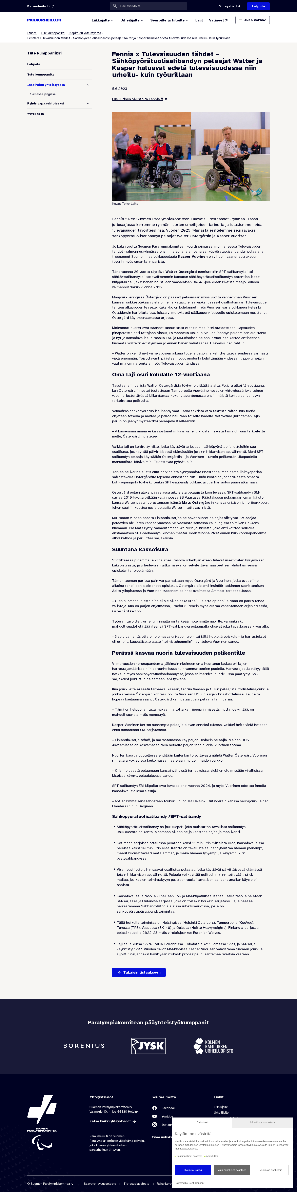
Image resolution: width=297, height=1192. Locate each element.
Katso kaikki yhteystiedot (110, 1121)
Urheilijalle (221, 1113)
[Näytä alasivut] (88, 103)
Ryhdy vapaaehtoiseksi (45, 103)
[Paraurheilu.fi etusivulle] (44, 20)
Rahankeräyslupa (168, 1184)
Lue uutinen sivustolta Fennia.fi (137, 99)
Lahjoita (33, 64)
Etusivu (32, 33)
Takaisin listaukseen (142, 972)
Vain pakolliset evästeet (232, 1170)
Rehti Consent (196, 1183)
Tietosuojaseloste (136, 1184)
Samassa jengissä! (43, 94)
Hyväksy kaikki (193, 1170)
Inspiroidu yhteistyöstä (84, 33)
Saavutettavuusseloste (100, 1184)
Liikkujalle (221, 1107)
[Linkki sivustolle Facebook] (180, 1108)
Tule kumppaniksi (53, 33)
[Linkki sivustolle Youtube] (180, 1116)
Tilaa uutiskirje (164, 1137)
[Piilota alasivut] (88, 85)
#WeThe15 (35, 114)
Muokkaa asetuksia (270, 1170)
